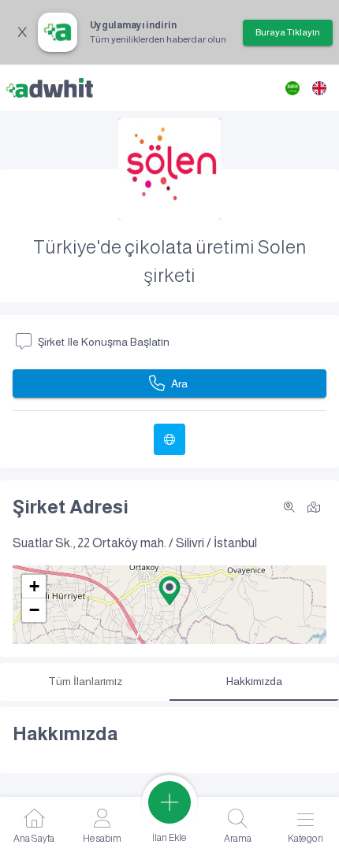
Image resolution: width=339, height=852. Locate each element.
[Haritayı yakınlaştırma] (289, 507)
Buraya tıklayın (287, 32)
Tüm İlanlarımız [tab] (85, 681)
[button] (169, 590)
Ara (179, 383)
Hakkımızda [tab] (254, 681)
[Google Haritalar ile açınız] (313, 506)
